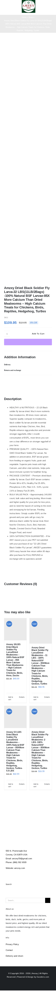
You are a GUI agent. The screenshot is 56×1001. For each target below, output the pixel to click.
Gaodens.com (43, 977)
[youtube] (22, 873)
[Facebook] (6, 380)
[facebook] (7, 873)
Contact (9, 950)
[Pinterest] (30, 380)
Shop (31, 17)
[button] (28, 365)
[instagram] (16, 873)
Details (21, 697)
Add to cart (38, 334)
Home (24, 17)
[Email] (42, 380)
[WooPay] (28, 342)
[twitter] (12, 873)
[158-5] (28, 162)
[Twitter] (18, 380)
